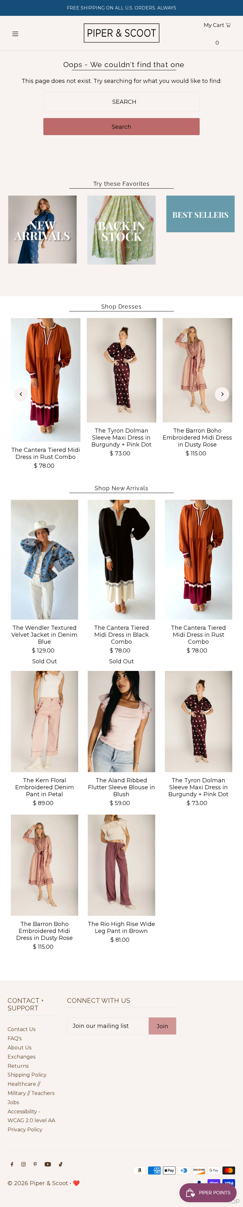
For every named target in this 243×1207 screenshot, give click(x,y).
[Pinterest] (35, 1164)
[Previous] (21, 394)
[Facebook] (12, 1164)
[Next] (222, 394)
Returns (18, 1066)
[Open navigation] (25, 33)
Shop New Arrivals (121, 488)
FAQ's (15, 1038)
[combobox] (121, 102)
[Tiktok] (60, 1164)
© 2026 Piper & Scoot (38, 1183)
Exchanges (21, 1057)
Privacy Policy (25, 1130)
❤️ (76, 1183)
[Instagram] (23, 1164)
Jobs (13, 1102)
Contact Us (21, 1029)
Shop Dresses (121, 306)
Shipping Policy (27, 1075)
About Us (19, 1048)
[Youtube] (48, 1164)
